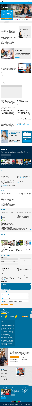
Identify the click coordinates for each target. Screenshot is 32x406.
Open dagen (16, 404)
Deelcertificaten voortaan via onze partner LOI (16, 389)
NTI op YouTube (19, 401)
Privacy (23, 404)
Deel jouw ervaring (25, 316)
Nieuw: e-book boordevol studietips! (15, 391)
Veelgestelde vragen (7, 404)
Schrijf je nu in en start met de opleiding (7, 304)
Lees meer (4, 279)
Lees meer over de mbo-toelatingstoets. (23, 177)
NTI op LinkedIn (21, 401)
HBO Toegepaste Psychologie (25, 389)
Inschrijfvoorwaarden (12, 404)
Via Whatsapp (25, 356)
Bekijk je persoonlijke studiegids (14, 361)
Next (30, 161)
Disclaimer (26, 404)
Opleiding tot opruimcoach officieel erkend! (15, 390)
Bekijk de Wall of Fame (3, 382)
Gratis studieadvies (4, 387)
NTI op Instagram (13, 401)
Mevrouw (27, 132)
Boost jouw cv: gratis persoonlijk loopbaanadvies (16, 392)
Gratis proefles (22, 70)
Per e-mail (27, 36)
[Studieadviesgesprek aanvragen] (6, 392)
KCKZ (25, 116)
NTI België (3, 404)
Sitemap (29, 404)
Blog (21, 404)
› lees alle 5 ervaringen (17, 57)
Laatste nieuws (13, 387)
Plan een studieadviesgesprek (14, 359)
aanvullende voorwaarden (4, 185)
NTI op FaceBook (11, 401)
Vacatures (19, 404)
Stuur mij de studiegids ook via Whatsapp (26, 139)
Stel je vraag (27, 37)
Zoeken (21, 1)
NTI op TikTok (15, 401)
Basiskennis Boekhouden (24, 390)
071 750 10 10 (28, 34)
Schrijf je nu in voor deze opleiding (14, 357)
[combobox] (23, 137)
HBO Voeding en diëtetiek (24, 392)
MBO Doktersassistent (24, 391)
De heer (24, 132)
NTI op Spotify (17, 401)
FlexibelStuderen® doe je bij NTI (2, 1)
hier (28, 277)
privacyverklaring (15, 141)
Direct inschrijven (7, 18)
